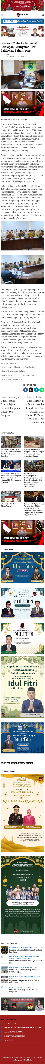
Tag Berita (9, 1040)
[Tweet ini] (31, 389)
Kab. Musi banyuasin (28, 976)
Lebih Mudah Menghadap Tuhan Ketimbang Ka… (23, 971)
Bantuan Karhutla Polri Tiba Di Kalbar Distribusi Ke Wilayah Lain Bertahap (11, 452)
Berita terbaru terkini (10, 375)
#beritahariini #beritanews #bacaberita (18, 367)
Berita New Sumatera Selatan (13, 371)
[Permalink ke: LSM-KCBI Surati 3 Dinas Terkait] (11, 496)
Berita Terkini (28, 375)
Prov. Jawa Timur (27, 948)
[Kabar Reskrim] (22, 14)
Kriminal (18, 958)
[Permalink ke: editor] (3, 55)
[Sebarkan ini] (25, 389)
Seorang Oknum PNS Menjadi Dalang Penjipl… (25, 951)
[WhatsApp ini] (41, 389)
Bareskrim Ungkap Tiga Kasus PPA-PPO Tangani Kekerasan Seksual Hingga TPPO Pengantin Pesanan (11, 477)
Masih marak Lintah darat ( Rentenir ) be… (26, 962)
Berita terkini (14, 948)
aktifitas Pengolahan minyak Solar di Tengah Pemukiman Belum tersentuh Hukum (34, 452)
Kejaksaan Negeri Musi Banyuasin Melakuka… (24, 981)
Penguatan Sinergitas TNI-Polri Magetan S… (23, 990)
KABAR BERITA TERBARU (12, 379)
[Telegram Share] (36, 389)
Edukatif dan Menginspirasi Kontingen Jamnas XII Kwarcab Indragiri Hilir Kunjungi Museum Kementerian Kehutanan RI (33, 480)
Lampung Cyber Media (23, 1060)
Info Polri (25, 956)
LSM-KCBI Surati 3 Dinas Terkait (8, 505)
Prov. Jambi (25, 967)
